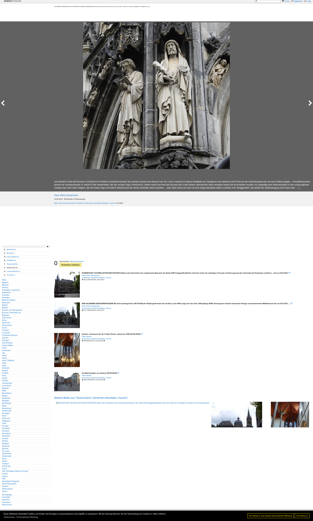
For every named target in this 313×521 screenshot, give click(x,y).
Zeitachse (6, 500)
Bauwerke (6, 303)
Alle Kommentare (77, 261)
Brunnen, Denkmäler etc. (11, 313)
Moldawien (6, 398)
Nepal (4, 406)
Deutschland (89, 203)
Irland (4, 355)
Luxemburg (6, 385)
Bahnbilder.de (11, 249)
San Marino (6, 433)
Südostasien (6, 456)
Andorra (5, 287)
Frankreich (6, 333)
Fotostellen (6, 497)
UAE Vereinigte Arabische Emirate (15, 471)
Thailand (5, 464)
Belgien (5, 305)
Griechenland (7, 343)
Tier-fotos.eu (11, 275)
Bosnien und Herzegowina (12, 310)
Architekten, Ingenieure (11, 290)
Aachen (112, 203)
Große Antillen (7, 345)
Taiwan (4, 461)
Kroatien (5, 373)
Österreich (6, 418)
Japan (4, 365)
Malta (4, 390)
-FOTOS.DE (12, 1)
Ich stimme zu (302, 516)
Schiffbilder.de (11, 260)
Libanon (5, 380)
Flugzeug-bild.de (12, 264)
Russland (5, 431)
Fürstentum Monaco (10, 335)
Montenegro (6, 403)
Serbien (5, 441)
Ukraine (5, 474)
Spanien (5, 448)
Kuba (4, 375)
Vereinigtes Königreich (10, 481)
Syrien (4, 459)
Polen (4, 423)
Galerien (5, 338)
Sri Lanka (5, 451)
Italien (4, 363)
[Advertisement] (98, 14)
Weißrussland (7, 489)
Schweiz (5, 438)
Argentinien (6, 292)
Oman (4, 416)
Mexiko (4, 396)
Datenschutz (7, 505)
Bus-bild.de (10, 253)
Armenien (5, 295)
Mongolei (5, 401)
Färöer (4, 328)
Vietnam (5, 486)
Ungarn (5, 476)
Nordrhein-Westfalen (101, 203)
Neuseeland (6, 408)
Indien (4, 348)
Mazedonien (6, 393)
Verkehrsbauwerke (9, 484)
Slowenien (6, 446)
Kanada (5, 370)
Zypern (4, 491)
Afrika (4, 280)
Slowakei (5, 443)
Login (309, 1)
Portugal (5, 426)
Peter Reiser (86, 336)
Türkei (4, 469)
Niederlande (6, 411)
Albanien (5, 285)
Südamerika (6, 453)
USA (3, 479)
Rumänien (6, 428)
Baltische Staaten (8, 300)
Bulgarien (5, 315)
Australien (6, 297)
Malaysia (5, 388)
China (4, 320)
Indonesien (6, 350)
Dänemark (6, 323)
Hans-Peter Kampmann (66, 195)
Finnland (5, 330)
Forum (287, 1)
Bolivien (5, 308)
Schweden (6, 436)
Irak (3, 353)
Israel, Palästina (8, 360)
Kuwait (4, 378)
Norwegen (6, 413)
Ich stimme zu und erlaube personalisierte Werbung (270, 516)
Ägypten (5, 282)
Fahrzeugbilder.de (13, 257)
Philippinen (6, 421)
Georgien (5, 340)
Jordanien (6, 368)
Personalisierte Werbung (27, 517)
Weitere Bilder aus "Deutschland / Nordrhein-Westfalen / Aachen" (91, 397)
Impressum (6, 502)
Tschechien (6, 466)
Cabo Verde (6, 318)
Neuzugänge (7, 495)
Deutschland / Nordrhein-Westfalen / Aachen (96, 278)
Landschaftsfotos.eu (13, 271)
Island (4, 358)
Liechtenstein (7, 383)
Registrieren (298, 1)
